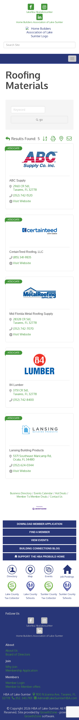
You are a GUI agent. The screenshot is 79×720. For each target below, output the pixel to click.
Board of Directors (18, 654)
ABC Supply (17, 180)
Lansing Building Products (26, 450)
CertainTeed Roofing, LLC (26, 251)
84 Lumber (16, 384)
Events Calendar (43, 493)
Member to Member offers (23, 686)
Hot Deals (61, 493)
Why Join (11, 667)
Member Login (15, 683)
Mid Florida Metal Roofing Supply (31, 313)
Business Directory (21, 493)
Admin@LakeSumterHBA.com (57, 698)
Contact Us (56, 496)
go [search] (41, 119)
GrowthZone (48, 712)
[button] (8, 138)
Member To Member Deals (32, 496)
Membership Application (22, 670)
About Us (12, 650)
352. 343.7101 (23, 698)
